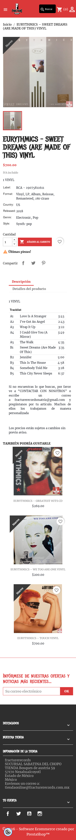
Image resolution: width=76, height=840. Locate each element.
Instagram (45, 814)
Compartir (23, 263)
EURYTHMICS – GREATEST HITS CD (38, 501)
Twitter (21, 814)
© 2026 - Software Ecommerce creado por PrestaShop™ (38, 831)
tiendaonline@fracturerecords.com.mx (37, 787)
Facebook (12, 814)
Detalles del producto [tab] (29, 289)
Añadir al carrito (35, 241)
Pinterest (43, 263)
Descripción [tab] (21, 282)
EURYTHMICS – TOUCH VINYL (38, 638)
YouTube (33, 814)
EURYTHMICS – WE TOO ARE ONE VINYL (38, 569)
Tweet (33, 263)
